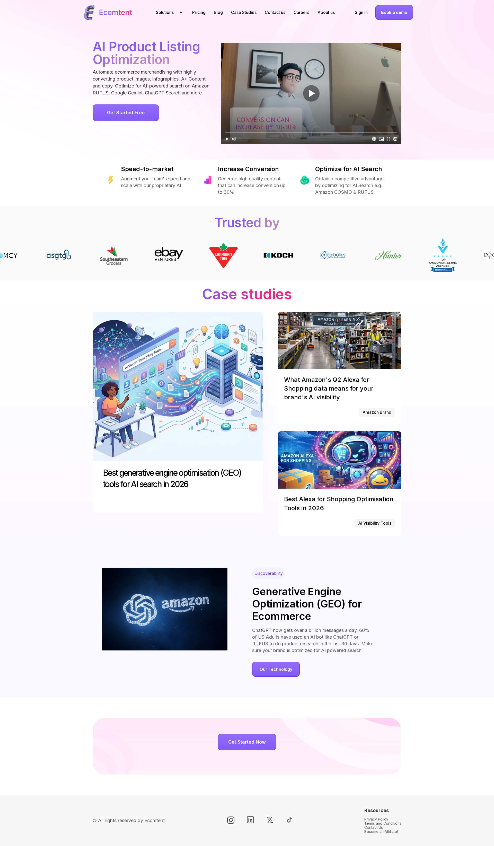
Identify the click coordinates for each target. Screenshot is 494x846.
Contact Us (373, 827)
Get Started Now (247, 742)
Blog (218, 12)
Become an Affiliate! (381, 831)
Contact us (275, 12)
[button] (167, 12)
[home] (107, 12)
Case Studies (244, 12)
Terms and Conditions (382, 823)
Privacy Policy (376, 819)
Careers (301, 12)
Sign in (361, 12)
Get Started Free (126, 112)
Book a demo (394, 12)
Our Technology (276, 669)
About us (326, 12)
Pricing (199, 12)
